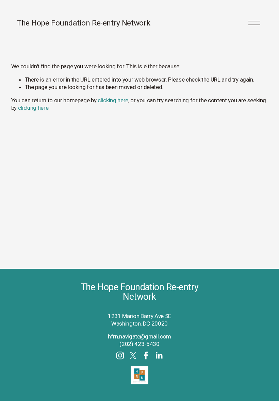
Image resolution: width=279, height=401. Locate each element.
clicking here (113, 100)
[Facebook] (146, 355)
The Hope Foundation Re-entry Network (83, 23)
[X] (133, 355)
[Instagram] (120, 355)
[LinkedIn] (159, 355)
